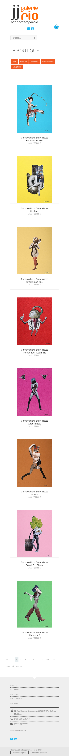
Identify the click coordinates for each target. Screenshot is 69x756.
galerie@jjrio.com (21, 724)
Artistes (14, 694)
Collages (23, 61)
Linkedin (32, 28)
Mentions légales (19, 753)
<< (7, 659)
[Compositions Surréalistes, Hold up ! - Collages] (34, 180)
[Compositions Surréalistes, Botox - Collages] (34, 463)
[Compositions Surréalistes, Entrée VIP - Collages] (34, 604)
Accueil (13, 685)
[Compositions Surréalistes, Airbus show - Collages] (34, 392)
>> (54, 659)
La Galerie (15, 690)
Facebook (28, 28)
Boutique (14, 703)
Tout (14, 61)
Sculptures (17, 67)
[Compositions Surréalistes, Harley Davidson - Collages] (34, 109)
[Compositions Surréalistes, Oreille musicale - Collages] (34, 250)
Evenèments (16, 699)
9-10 (48, 659)
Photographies (48, 61)
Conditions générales (39, 753)
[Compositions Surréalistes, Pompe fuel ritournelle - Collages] (34, 321)
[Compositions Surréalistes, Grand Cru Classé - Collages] (34, 534)
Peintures (34, 61)
